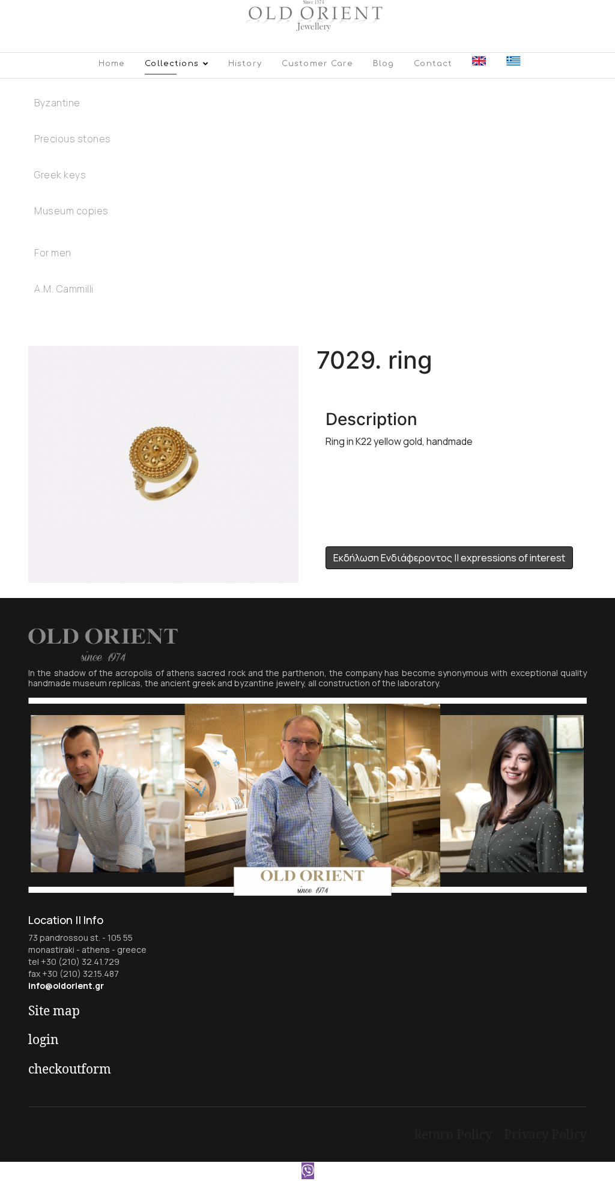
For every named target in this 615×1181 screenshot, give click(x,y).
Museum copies (71, 210)
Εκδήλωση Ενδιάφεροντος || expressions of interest (449, 557)
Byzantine (57, 102)
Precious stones (72, 138)
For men (52, 252)
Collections (172, 63)
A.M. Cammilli (64, 288)
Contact (433, 63)
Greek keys (60, 174)
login (43, 1039)
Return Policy (453, 1134)
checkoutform (69, 1068)
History (245, 63)
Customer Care (317, 63)
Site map (54, 1010)
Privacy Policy (545, 1134)
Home (112, 63)
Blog (384, 63)
